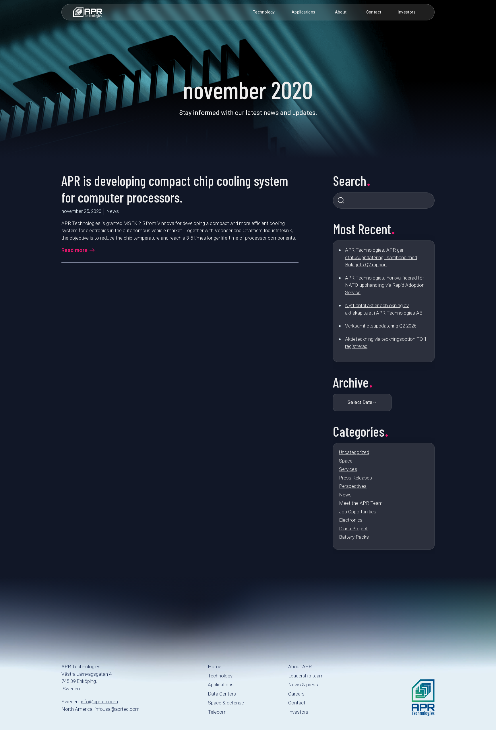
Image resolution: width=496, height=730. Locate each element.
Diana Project (353, 528)
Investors (407, 12)
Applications (303, 12)
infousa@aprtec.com (117, 709)
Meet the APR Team (361, 503)
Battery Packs (354, 537)
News (345, 495)
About (341, 12)
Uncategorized (354, 452)
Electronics (351, 520)
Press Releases (355, 478)
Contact (373, 12)
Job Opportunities (357, 512)
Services (348, 469)
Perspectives (353, 486)
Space (345, 461)
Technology (264, 12)
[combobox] (384, 200)
